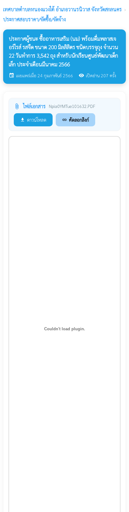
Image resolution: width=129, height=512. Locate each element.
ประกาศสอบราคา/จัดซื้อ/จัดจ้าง (34, 19)
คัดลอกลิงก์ (75, 120)
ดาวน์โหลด (33, 120)
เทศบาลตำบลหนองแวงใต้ (62, 9)
